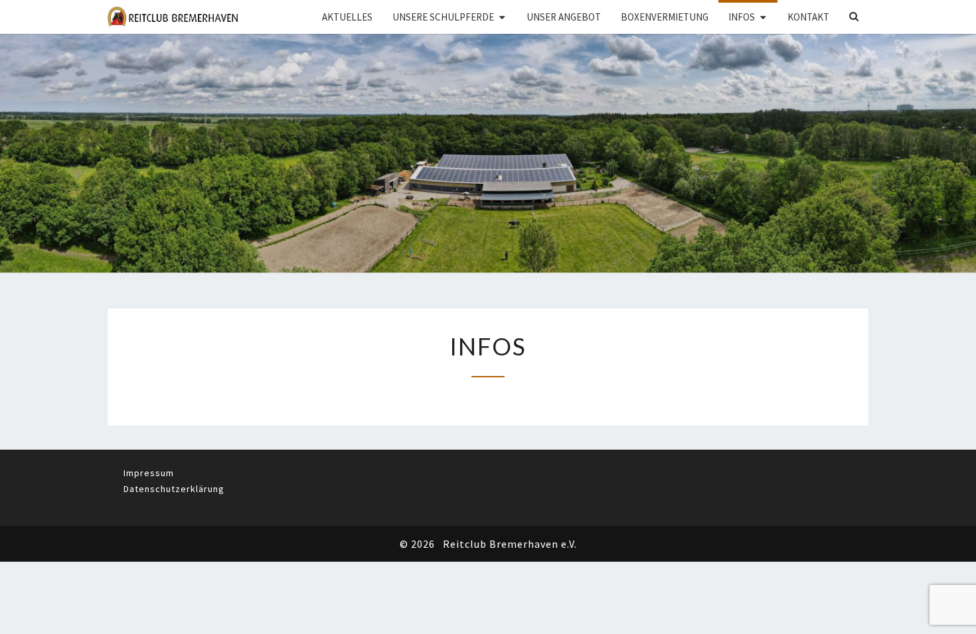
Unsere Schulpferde (443, 17)
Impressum (148, 473)
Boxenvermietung (664, 17)
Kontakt (808, 17)
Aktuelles (347, 17)
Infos (741, 17)
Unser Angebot (564, 17)
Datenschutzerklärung (173, 489)
